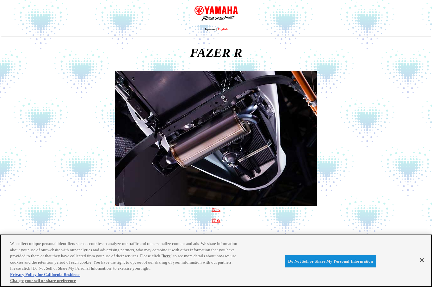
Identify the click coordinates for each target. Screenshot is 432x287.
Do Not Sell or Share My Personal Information (330, 261)
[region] (216, 260)
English (223, 29)
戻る (216, 220)
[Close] (422, 260)
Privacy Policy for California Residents (45, 274)
